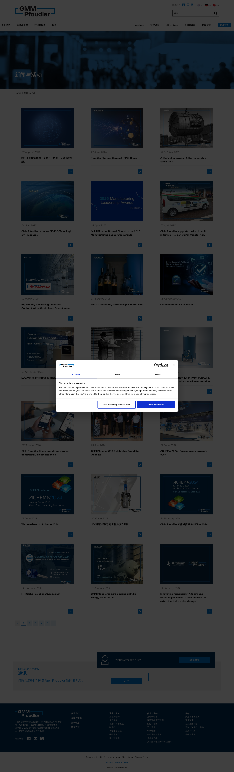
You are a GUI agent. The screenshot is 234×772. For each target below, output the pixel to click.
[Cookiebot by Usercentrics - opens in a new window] (156, 365)
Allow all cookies (156, 404)
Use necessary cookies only (116, 404)
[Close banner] (174, 365)
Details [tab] (117, 374)
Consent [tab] (76, 374)
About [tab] (158, 374)
